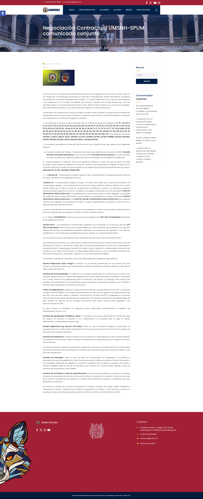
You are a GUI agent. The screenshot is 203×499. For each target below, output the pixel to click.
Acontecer (50, 64)
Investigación (143, 10)
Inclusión (104, 10)
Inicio (71, 10)
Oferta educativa (87, 10)
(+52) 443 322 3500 (52, 2)
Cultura (117, 10)
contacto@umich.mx (73, 2)
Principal (58, 64)
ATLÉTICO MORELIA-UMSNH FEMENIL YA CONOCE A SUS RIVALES (146, 140)
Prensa (129, 10)
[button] (2, 13)
